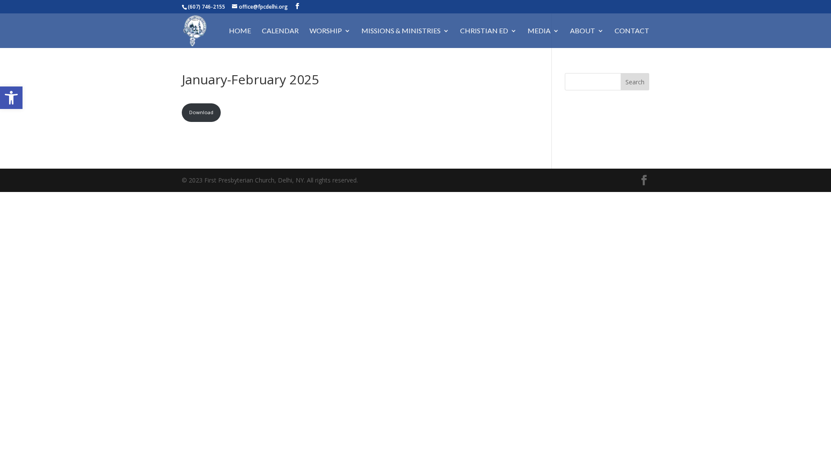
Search (634, 82)
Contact (632, 31)
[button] (11, 97)
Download (201, 112)
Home (240, 31)
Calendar (280, 31)
